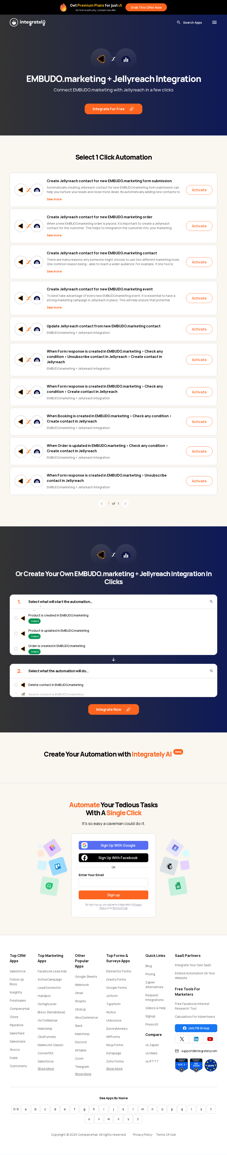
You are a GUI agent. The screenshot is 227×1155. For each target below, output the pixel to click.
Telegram (82, 1066)
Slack (78, 1026)
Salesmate (17, 1041)
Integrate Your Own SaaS (193, 965)
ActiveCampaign (50, 979)
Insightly (16, 992)
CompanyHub (20, 1008)
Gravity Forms (116, 979)
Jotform (112, 996)
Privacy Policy (142, 1134)
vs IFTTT (152, 1061)
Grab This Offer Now (146, 7)
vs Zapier (152, 1045)
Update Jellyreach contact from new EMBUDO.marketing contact (103, 326)
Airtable (80, 1050)
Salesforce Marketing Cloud (50, 1063)
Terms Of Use (166, 1134)
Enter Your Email (91, 875)
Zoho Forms (115, 1061)
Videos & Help (155, 1008)
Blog (148, 966)
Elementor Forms (118, 971)
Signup (150, 1016)
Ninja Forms (114, 1045)
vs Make (151, 1053)
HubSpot (44, 996)
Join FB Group (198, 1028)
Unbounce (113, 1020)
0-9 (16, 1109)
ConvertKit (45, 1053)
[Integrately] (27, 22)
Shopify (80, 1001)
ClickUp (80, 1009)
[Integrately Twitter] (182, 1039)
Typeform (113, 1004)
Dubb (14, 1058)
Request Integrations (154, 997)
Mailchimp (45, 1028)
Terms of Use (119, 908)
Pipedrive (16, 1025)
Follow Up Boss (17, 981)
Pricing (150, 974)
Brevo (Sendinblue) (51, 1012)
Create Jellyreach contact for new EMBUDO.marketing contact (102, 253)
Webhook (82, 985)
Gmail (79, 993)
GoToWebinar (48, 1020)
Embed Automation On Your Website (195, 975)
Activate (199, 189)
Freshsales (18, 1000)
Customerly (18, 1066)
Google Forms (116, 987)
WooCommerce (86, 1017)
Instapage (113, 1053)
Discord (80, 1042)
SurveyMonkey (116, 1028)
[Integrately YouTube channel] (210, 1039)
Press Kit (151, 1024)
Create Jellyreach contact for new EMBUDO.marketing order (100, 216)
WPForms (113, 1037)
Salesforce (18, 971)
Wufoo (111, 1012)
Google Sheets (86, 976)
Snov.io (15, 1049)
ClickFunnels (47, 1037)
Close (14, 1017)
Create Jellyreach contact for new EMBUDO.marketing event (100, 289)
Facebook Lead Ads (52, 971)
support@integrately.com (199, 1051)
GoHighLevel (47, 1004)
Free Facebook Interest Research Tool (192, 1006)
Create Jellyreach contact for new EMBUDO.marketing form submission (109, 180)
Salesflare (17, 1033)
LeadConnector (49, 987)
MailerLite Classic (50, 1045)
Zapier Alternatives (154, 984)
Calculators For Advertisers (195, 1016)
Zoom (79, 1058)
